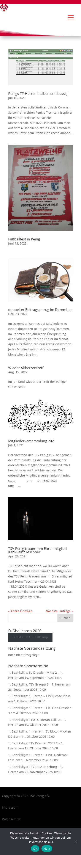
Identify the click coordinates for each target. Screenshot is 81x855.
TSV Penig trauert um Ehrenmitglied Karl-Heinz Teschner (37, 550)
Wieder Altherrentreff (25, 368)
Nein (47, 848)
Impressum (10, 807)
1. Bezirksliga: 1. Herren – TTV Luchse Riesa (39, 696)
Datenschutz (11, 819)
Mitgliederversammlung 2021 (32, 441)
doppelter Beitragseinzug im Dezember (40, 309)
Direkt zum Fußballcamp (30, 637)
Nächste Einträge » (59, 611)
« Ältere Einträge (20, 611)
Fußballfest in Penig (24, 239)
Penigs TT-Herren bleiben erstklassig (38, 93)
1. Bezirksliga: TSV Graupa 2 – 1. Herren (36, 684)
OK (35, 848)
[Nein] (75, 841)
